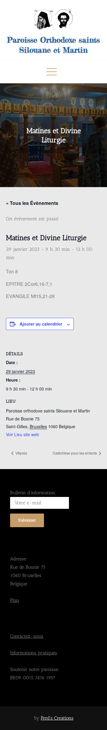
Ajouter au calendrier (41, 324)
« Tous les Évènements (32, 203)
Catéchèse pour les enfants (75, 452)
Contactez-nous (26, 636)
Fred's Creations (57, 718)
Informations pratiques (33, 653)
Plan (14, 600)
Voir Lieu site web (22, 434)
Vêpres (21, 452)
